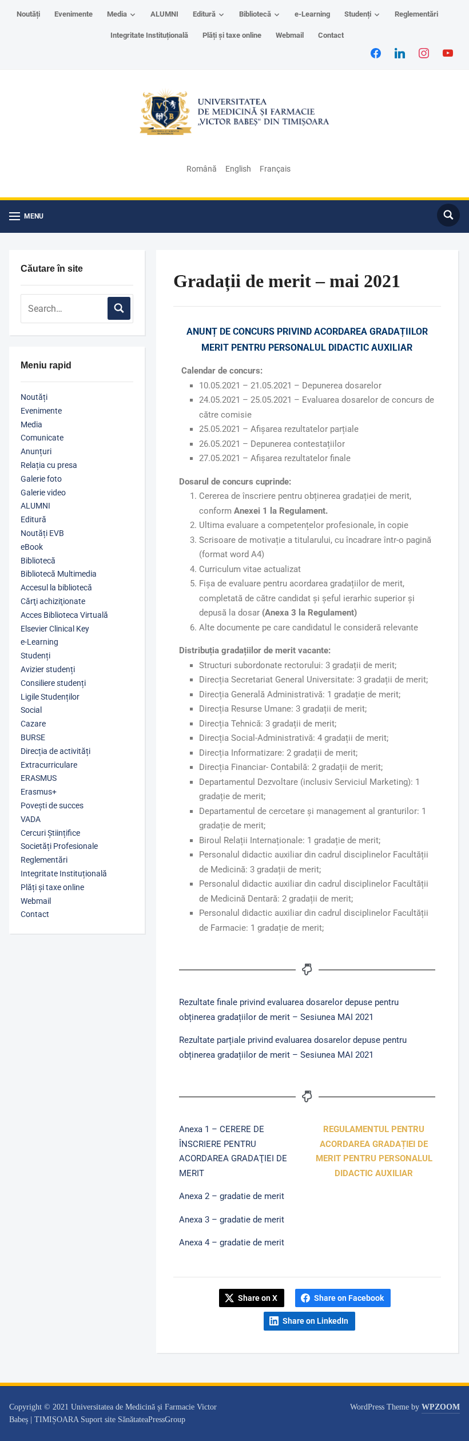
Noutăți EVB (42, 533)
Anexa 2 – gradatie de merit (231, 1196)
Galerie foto (41, 478)
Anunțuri (36, 451)
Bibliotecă (255, 14)
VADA (31, 819)
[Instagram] (424, 52)
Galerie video (43, 492)
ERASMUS (39, 778)
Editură (204, 14)
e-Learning (312, 14)
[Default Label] (448, 52)
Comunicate (42, 437)
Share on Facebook (349, 1298)
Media (117, 14)
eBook (32, 546)
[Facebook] (375, 52)
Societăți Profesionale (59, 846)
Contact (331, 35)
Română (201, 168)
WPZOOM (441, 1407)
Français (275, 168)
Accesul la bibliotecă (56, 587)
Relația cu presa (49, 465)
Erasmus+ (39, 791)
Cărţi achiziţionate (53, 601)
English (238, 168)
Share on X (257, 1298)
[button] (26, 217)
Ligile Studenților (50, 696)
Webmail (290, 35)
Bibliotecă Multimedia (59, 573)
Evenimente (73, 14)
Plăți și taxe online (231, 35)
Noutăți (28, 14)
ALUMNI (164, 14)
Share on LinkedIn (315, 1320)
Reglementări (416, 14)
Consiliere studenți (53, 683)
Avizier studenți (48, 669)
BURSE (33, 737)
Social (31, 709)
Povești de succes (52, 805)
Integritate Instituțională (149, 35)
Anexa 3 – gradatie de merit (231, 1219)
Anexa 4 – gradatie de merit (231, 1242)
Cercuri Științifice (50, 832)
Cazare (33, 723)
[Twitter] (400, 52)
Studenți (357, 14)
